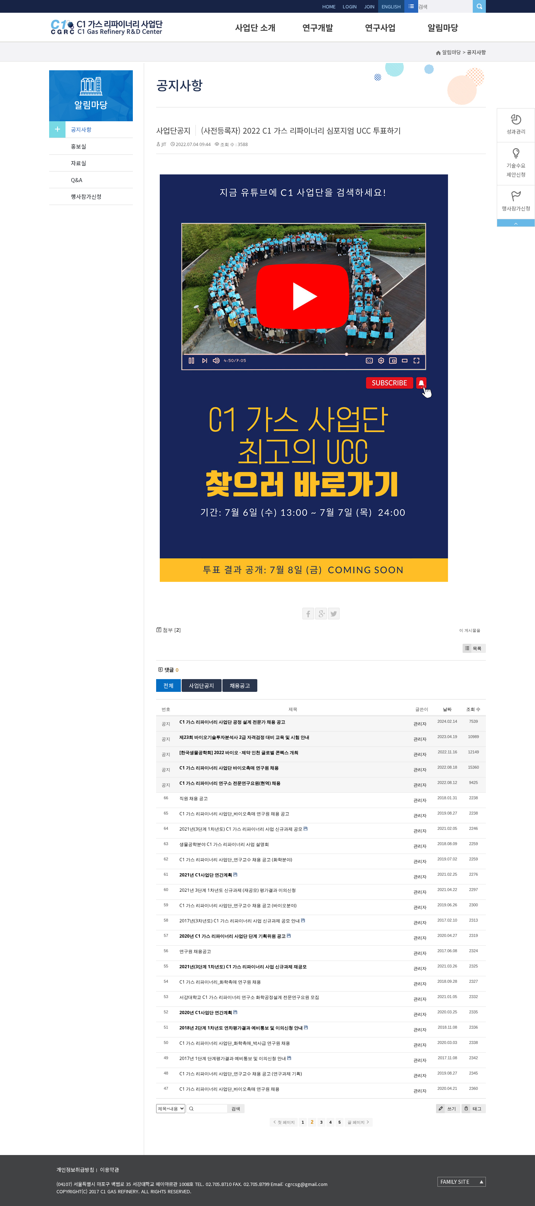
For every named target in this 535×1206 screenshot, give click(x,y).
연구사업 (380, 27)
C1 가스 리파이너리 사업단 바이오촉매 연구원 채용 (229, 768)
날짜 (447, 709)
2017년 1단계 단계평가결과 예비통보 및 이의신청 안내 (232, 1058)
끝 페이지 (357, 1122)
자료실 (78, 163)
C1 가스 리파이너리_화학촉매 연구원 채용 (220, 982)
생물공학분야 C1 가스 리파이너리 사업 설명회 (224, 844)
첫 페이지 (286, 1122)
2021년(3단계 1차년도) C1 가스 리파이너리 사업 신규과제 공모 (240, 829)
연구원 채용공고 (195, 951)
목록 (477, 648)
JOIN (369, 6)
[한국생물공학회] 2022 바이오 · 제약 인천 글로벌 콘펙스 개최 (238, 752)
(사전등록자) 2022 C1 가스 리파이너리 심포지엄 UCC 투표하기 (301, 130)
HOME (329, 6)
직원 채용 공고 (193, 798)
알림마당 (443, 27)
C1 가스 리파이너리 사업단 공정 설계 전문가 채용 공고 (232, 722)
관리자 (420, 724)
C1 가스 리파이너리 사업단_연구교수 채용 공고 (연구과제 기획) (240, 1074)
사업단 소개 (255, 27)
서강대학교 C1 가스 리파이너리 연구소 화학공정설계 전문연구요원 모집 (249, 997)
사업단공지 (173, 130)
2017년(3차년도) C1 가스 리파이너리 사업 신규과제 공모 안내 (239, 921)
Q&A (76, 180)
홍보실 (78, 146)
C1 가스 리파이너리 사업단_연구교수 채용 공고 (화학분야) (235, 859)
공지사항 (81, 129)
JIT (164, 144)
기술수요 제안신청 (516, 170)
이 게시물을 (469, 630)
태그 (477, 1109)
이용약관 (109, 1169)
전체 (168, 685)
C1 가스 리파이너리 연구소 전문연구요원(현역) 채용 (230, 783)
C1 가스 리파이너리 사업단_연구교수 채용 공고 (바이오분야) (238, 905)
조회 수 (473, 709)
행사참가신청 (86, 196)
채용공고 (240, 685)
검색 (235, 1109)
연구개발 (317, 27)
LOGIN (350, 6)
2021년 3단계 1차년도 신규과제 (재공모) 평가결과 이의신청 (237, 890)
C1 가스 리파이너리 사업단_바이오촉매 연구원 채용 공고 (234, 814)
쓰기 (451, 1109)
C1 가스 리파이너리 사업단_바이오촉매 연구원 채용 (229, 1089)
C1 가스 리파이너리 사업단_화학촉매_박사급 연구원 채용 (234, 1043)
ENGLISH (391, 6)
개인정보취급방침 (75, 1169)
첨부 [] (171, 629)
